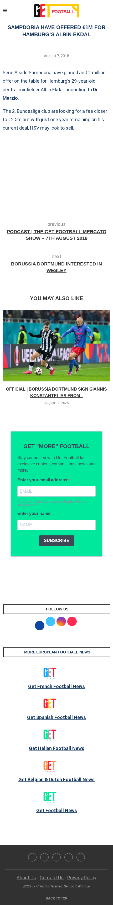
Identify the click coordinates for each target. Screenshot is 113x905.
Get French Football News (56, 686)
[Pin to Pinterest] (67, 189)
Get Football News (56, 810)
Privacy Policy (81, 877)
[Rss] (68, 857)
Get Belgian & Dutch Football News (56, 779)
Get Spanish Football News (56, 717)
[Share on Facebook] (48, 189)
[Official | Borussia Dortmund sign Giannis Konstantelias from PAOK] (56, 345)
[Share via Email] (76, 189)
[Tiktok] (80, 857)
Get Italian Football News (56, 748)
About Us (26, 877)
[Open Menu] (5, 10)
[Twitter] (44, 857)
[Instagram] (56, 857)
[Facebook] (32, 857)
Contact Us (52, 877)
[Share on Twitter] (58, 189)
